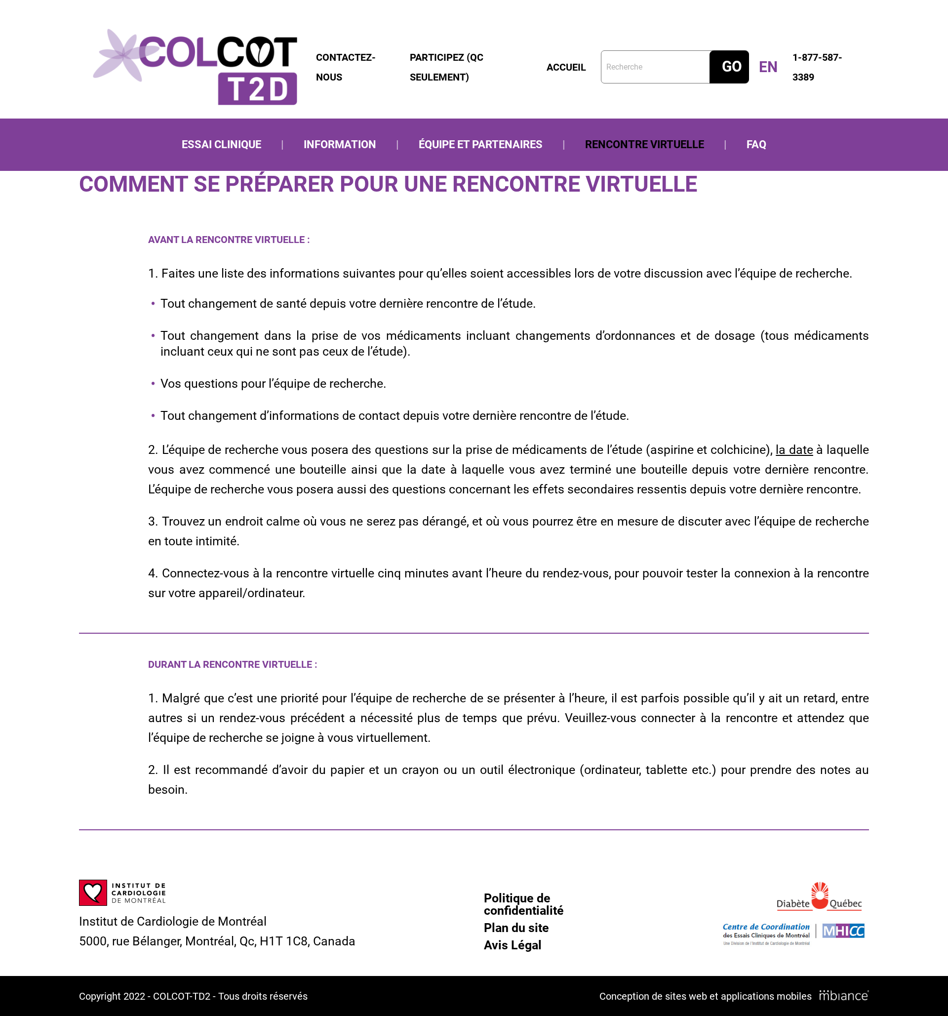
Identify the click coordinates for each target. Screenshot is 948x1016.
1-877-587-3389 (817, 67)
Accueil (566, 67)
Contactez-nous (346, 67)
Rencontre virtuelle (644, 144)
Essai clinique (221, 144)
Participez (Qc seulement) (446, 67)
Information (340, 144)
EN (768, 67)
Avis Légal (513, 945)
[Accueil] (195, 67)
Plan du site (516, 928)
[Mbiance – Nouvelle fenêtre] (844, 995)
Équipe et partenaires (481, 144)
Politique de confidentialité (524, 904)
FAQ (756, 144)
